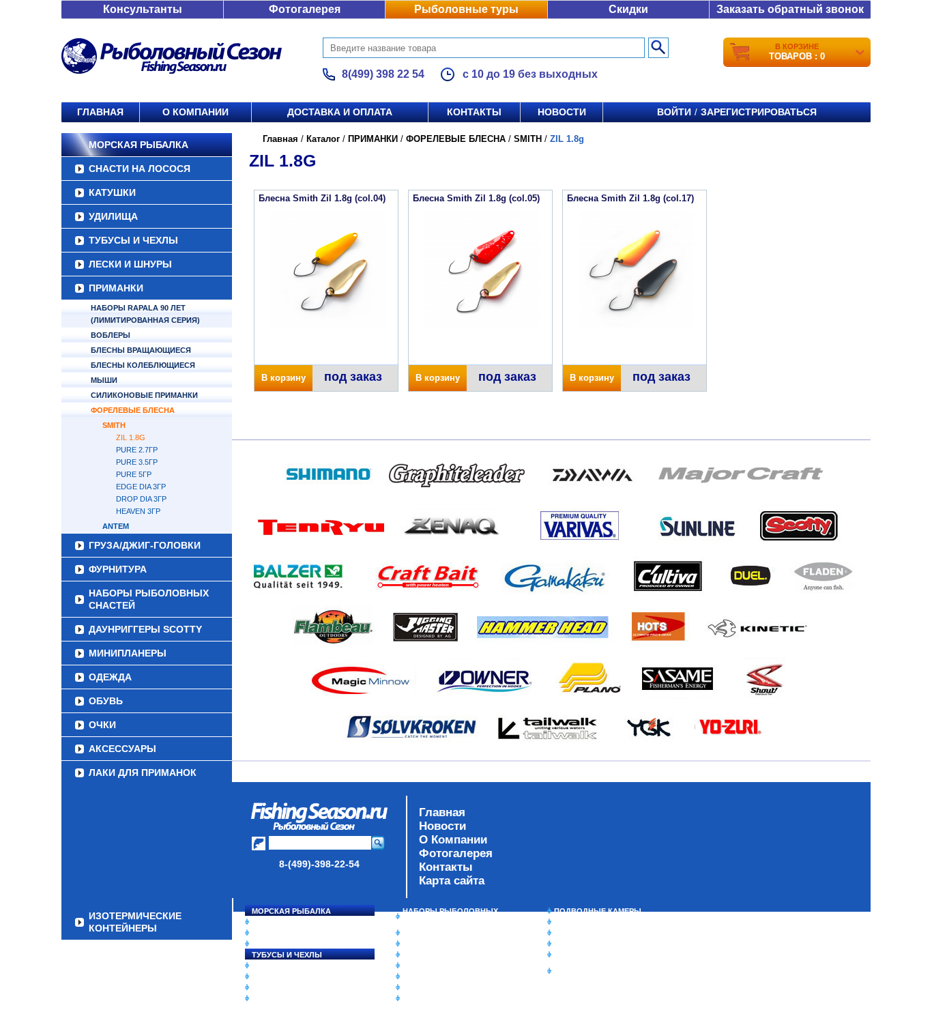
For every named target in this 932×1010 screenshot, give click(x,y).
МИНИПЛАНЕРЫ (127, 653)
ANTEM (115, 526)
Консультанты (142, 9)
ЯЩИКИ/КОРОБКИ (588, 955)
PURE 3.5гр (137, 462)
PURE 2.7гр (137, 450)
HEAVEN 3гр (138, 511)
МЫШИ (104, 380)
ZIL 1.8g (130, 437)
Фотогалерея (304, 9)
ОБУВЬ (106, 700)
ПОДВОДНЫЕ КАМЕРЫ (597, 911)
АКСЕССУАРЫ (122, 748)
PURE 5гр (133, 474)
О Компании (453, 839)
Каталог (323, 139)
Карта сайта (451, 880)
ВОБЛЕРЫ (110, 335)
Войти (674, 111)
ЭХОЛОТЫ (574, 922)
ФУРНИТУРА (118, 569)
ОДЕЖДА (110, 677)
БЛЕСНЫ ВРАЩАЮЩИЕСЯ (141, 350)
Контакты (474, 111)
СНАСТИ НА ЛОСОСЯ (139, 168)
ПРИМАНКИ (116, 288)
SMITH (114, 425)
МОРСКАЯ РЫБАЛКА (138, 144)
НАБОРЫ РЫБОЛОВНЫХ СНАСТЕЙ (149, 599)
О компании (195, 111)
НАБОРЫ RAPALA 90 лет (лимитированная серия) (145, 314)
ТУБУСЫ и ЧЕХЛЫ (133, 240)
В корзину (283, 378)
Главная (100, 111)
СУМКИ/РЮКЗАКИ (587, 944)
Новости (562, 111)
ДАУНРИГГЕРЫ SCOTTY (145, 629)
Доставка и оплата (339, 111)
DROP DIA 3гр (141, 499)
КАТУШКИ (112, 192)
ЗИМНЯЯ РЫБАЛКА (591, 933)
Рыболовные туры (466, 9)
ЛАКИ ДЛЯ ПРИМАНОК (142, 772)
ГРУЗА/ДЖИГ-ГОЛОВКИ (145, 545)
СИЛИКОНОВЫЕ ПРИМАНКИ (144, 395)
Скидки (628, 9)
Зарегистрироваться (759, 111)
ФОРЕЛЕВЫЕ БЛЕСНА (133, 410)
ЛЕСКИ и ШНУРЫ (130, 264)
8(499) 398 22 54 (383, 74)
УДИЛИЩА (113, 216)
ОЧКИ (102, 724)
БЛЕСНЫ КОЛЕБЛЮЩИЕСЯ (143, 365)
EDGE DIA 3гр (141, 486)
